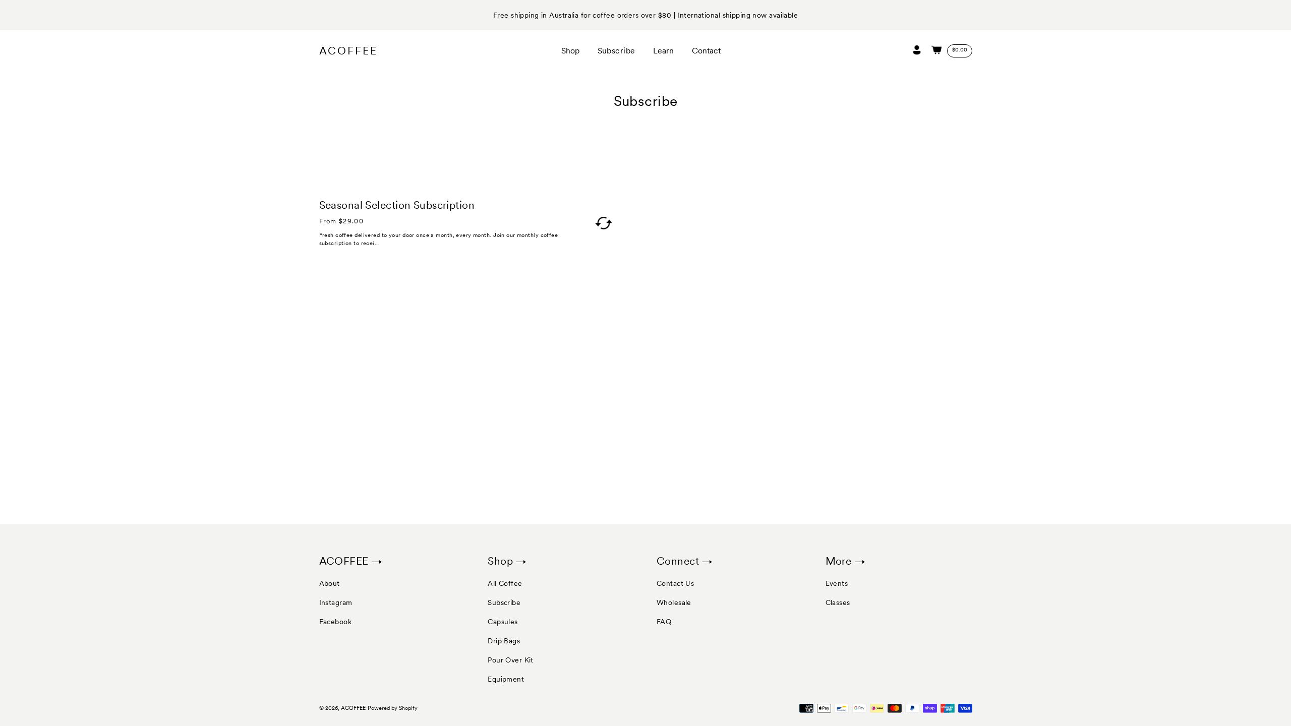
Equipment (506, 679)
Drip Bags (504, 641)
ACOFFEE (348, 51)
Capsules (503, 622)
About (329, 583)
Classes (838, 602)
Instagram (336, 602)
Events (837, 583)
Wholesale (674, 602)
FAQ (664, 622)
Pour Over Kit (511, 660)
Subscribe (504, 602)
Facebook (335, 622)
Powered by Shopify (393, 708)
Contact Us (675, 583)
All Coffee (505, 583)
